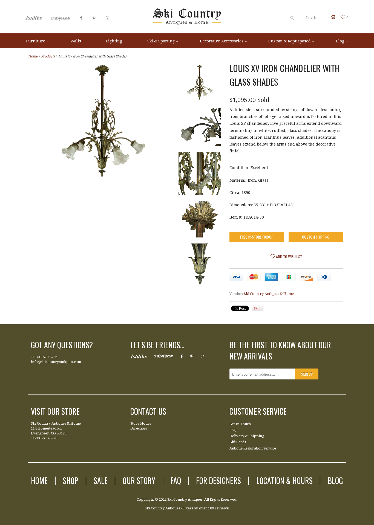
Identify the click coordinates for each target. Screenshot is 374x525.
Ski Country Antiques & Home (269, 294)
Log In (312, 18)
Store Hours (140, 423)
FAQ (233, 430)
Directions (139, 428)
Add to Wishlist (288, 256)
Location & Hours (284, 480)
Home (39, 480)
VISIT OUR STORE (55, 411)
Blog (335, 480)
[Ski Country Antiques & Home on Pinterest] (94, 18)
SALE (101, 480)
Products (48, 56)
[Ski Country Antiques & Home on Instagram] (107, 18)
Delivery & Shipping (246, 436)
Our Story (139, 480)
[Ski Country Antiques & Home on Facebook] (81, 18)
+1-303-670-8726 (44, 357)
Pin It (257, 308)
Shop (70, 480)
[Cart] (332, 17)
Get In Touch (240, 424)
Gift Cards (237, 442)
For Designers (218, 480)
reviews (221, 508)
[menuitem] (37, 40)
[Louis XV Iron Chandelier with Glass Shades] (200, 84)
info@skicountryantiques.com (56, 362)
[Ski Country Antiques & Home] (187, 23)
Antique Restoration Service (252, 448)
